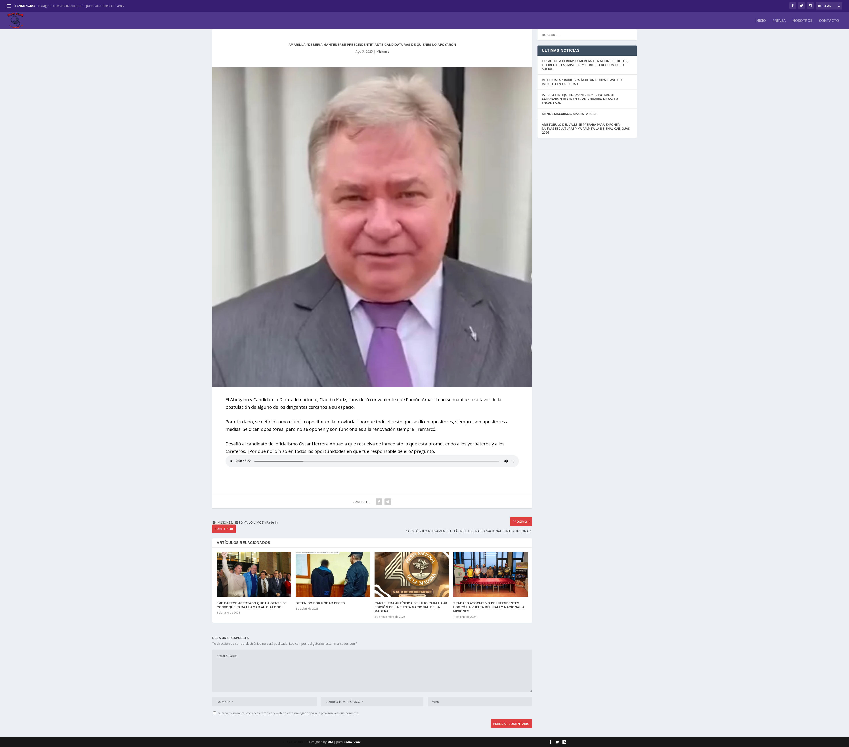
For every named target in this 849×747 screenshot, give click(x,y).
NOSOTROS (802, 21)
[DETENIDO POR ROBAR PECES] (333, 574)
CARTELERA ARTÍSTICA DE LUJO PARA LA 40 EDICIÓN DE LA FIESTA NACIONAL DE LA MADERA (411, 607)
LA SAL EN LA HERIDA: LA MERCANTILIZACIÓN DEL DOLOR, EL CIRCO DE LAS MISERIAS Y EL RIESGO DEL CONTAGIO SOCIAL (585, 65)
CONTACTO (829, 21)
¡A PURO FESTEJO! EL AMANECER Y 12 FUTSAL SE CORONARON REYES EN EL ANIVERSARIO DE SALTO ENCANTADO (580, 99)
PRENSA (779, 21)
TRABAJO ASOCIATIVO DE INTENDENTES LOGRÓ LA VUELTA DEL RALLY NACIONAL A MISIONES (488, 607)
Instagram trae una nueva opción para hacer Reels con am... (81, 6)
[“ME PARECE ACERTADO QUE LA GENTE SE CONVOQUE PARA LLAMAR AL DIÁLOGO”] (254, 574)
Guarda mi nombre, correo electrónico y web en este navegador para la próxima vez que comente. (288, 713)
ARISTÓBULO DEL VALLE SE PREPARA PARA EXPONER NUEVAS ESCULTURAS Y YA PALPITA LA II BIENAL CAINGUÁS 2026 (586, 128)
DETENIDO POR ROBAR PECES (320, 603)
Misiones (382, 51)
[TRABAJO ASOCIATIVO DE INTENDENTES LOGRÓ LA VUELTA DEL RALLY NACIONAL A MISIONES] (490, 574)
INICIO (760, 21)
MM (330, 742)
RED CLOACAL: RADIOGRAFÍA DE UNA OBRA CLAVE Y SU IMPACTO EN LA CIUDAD (582, 82)
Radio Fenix (352, 742)
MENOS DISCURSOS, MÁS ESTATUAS (569, 114)
